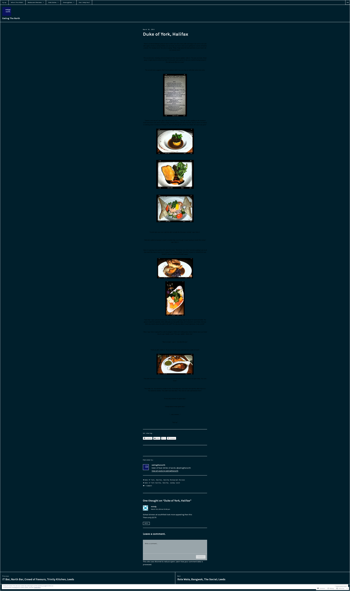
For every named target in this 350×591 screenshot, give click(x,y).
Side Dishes (52, 2)
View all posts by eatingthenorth (165, 471)
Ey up (4, 2)
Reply (146, 523)
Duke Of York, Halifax (153, 480)
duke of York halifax (153, 483)
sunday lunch (175, 483)
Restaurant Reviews (35, 2)
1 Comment (148, 485)
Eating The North (11, 18)
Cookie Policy (37, 587)
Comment (201, 557)
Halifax (165, 483)
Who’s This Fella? (17, 2)
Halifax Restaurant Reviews (174, 480)
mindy (153, 507)
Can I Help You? (84, 2)
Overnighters (67, 2)
